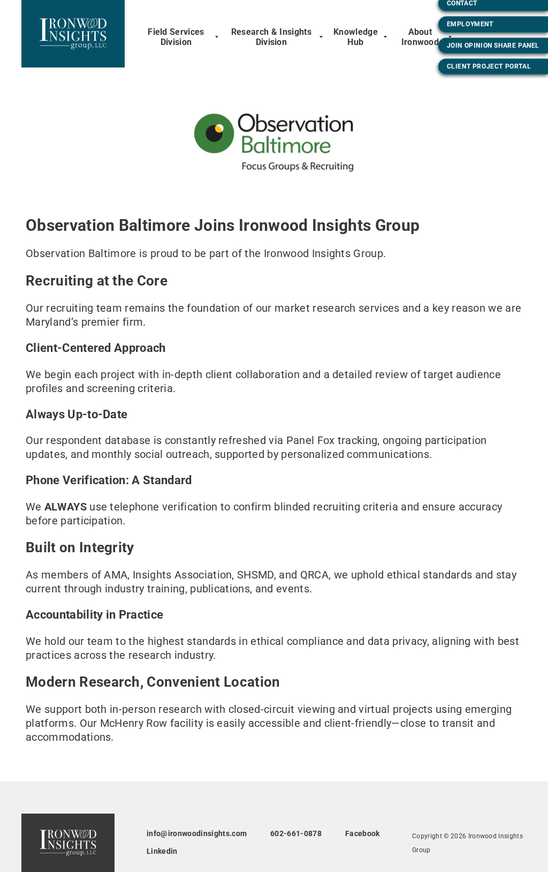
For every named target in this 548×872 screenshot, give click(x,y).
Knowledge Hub (355, 37)
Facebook (362, 833)
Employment (470, 24)
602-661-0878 (296, 833)
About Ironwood (420, 37)
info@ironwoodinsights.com (197, 833)
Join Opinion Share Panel (493, 45)
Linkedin (162, 851)
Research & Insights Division (271, 37)
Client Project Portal (489, 66)
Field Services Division (176, 37)
